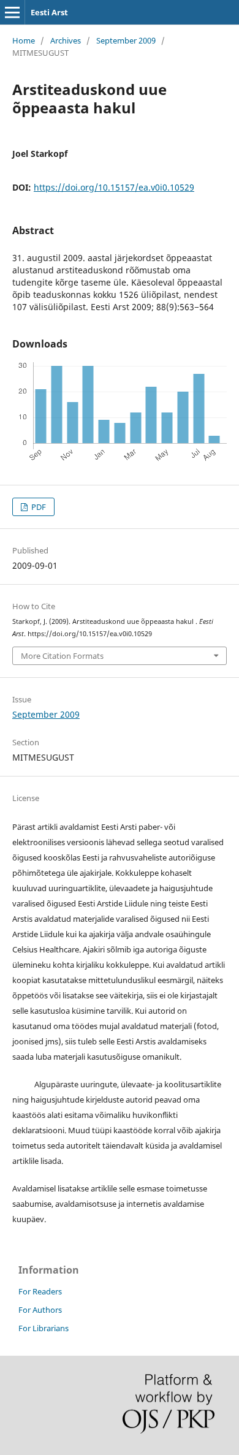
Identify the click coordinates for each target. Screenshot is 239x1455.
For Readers (40, 1291)
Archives (65, 40)
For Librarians (43, 1328)
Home (23, 40)
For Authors (40, 1309)
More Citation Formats (62, 655)
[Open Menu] (12, 12)
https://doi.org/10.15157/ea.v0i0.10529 (114, 187)
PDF (37, 506)
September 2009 (126, 40)
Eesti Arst (49, 12)
